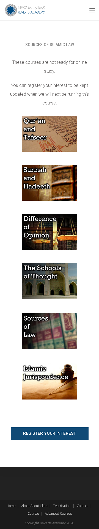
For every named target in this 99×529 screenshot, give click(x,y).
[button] (50, 433)
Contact (82, 505)
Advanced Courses (58, 513)
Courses (33, 513)
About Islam (39, 505)
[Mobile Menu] (92, 10)
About (25, 505)
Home (11, 505)
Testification (61, 505)
